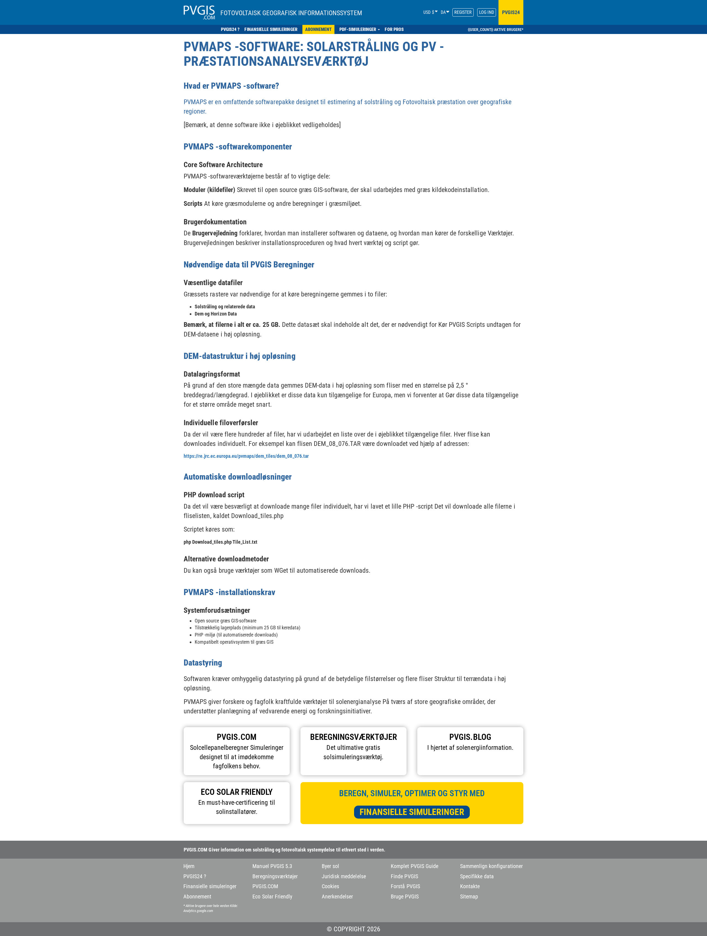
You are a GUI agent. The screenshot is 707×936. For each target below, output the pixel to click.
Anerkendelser (337, 896)
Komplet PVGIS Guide (414, 866)
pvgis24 (511, 12)
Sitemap (469, 896)
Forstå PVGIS (405, 886)
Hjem (188, 866)
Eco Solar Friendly (272, 896)
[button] (359, 29)
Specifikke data (477, 876)
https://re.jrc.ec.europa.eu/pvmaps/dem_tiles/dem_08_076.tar (246, 456)
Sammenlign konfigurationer (491, 866)
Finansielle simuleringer (412, 812)
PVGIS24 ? (194, 876)
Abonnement (197, 896)
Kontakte (470, 886)
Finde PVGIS (404, 876)
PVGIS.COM (265, 886)
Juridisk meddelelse (344, 876)
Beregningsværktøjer (275, 876)
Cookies (330, 886)
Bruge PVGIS (405, 896)
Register (463, 12)
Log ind (486, 12)
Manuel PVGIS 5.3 (272, 866)
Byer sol (330, 866)
